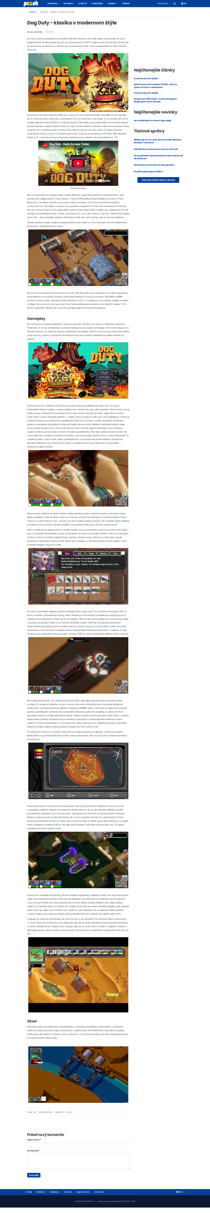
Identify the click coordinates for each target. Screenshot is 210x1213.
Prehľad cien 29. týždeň (146, 78)
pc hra (69, 1112)
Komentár (32, 1150)
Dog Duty (59, 1112)
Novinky (68, 3)
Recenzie (53, 3)
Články (112, 3)
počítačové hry (45, 1112)
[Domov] (32, 3)
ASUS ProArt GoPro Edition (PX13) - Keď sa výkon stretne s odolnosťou (155, 86)
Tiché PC (82, 3)
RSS (180, 1192)
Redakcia (54, 1192)
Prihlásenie (162, 3)
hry (34, 1112)
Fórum (125, 3)
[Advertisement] (158, 43)
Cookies (68, 1192)
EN (184, 3)
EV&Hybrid (97, 3)
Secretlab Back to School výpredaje (152, 120)
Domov (32, 12)
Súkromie (99, 1192)
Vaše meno (33, 1139)
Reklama (41, 1192)
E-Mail (29, 1192)
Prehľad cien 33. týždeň (146, 93)
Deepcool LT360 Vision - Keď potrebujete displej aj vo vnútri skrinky (155, 100)
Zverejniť (34, 1175)
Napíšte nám (83, 1192)
